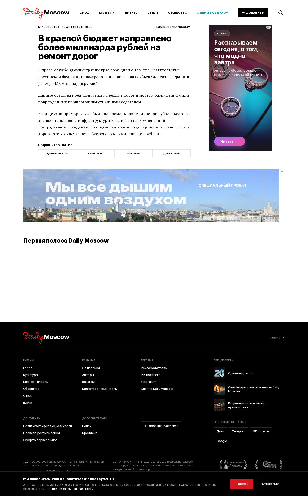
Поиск (86, 426)
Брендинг (89, 433)
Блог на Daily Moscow (157, 389)
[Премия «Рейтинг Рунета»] (233, 464)
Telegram (238, 431)
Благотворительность (99, 389)
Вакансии (89, 382)
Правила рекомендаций (41, 433)
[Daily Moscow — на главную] (46, 338)
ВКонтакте (261, 431)
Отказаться (271, 484)
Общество (177, 12)
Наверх (275, 337)
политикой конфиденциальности (70, 489)
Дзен (220, 431)
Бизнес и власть (35, 382)
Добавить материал (163, 426)
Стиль (153, 12)
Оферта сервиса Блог (40, 440)
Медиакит (148, 382)
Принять (241, 484)
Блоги (27, 402)
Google (222, 441)
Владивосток (48, 26)
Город (84, 12)
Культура (107, 12)
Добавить (255, 12)
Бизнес (131, 12)
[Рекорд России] (269, 464)
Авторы (88, 375)
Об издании (91, 368)
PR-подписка (150, 375)
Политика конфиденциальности (47, 426)
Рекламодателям (154, 368)
